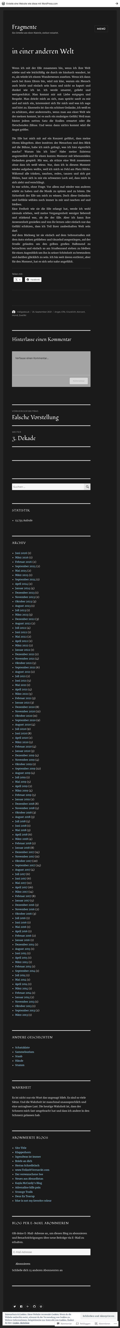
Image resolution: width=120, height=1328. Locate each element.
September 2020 (25, 720)
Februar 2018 (23, 843)
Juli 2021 (20, 676)
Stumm (19, 1065)
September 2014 (25, 970)
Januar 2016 (22, 940)
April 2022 (21, 641)
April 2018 (21, 834)
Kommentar (79, 380)
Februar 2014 (23, 992)
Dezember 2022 (25, 619)
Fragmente (24, 27)
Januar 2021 (22, 702)
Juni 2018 (21, 825)
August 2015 (22, 948)
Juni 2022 (21, 632)
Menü (101, 28)
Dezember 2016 (24, 904)
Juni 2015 (21, 953)
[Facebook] (21, 1306)
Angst (57, 312)
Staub (18, 1056)
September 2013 (25, 1010)
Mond (15, 315)
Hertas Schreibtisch (27, 1165)
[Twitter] (15, 1306)
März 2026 (22, 557)
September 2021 (25, 667)
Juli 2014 (20, 975)
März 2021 (21, 693)
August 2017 (22, 869)
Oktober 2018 (23, 812)
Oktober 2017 (23, 860)
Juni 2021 (21, 680)
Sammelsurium (24, 1051)
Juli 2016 (20, 918)
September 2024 (25, 579)
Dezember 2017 (24, 852)
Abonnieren (23, 1263)
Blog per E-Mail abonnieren (40, 1223)
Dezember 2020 (25, 707)
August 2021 (22, 671)
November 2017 (24, 856)
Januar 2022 (22, 649)
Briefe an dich (23, 1161)
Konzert (81, 312)
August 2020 (23, 724)
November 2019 (25, 759)
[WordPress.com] (41, 1306)
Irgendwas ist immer (28, 1156)
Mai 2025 (21, 570)
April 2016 (21, 931)
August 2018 (22, 816)
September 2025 (25, 566)
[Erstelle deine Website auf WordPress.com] (60, 3)
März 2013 (21, 1014)
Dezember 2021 (24, 654)
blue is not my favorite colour (33, 1200)
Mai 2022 (21, 636)
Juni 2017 (20, 878)
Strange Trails (24, 1191)
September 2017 (25, 865)
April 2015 (21, 957)
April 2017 (21, 887)
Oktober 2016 (23, 913)
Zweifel (22, 315)
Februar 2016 (23, 935)
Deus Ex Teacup (25, 1196)
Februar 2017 (23, 896)
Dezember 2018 (24, 803)
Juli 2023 (20, 610)
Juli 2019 (20, 777)
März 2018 (21, 838)
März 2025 (21, 575)
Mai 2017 (20, 882)
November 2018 (25, 808)
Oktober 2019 (23, 764)
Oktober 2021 (23, 663)
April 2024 (21, 583)
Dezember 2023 (25, 592)
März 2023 (21, 614)
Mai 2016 (20, 926)
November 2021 (25, 658)
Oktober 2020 (23, 715)
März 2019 (21, 790)
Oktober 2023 (23, 601)
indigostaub (23, 312)
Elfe (63, 312)
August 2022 (23, 623)
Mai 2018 (20, 830)
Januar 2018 (22, 847)
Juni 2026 (21, 553)
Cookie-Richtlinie (21, 1323)
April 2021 (21, 689)
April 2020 (21, 737)
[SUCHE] (87, 486)
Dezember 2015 (24, 944)
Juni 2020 (21, 733)
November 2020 (25, 711)
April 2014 (21, 984)
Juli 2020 (20, 729)
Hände (19, 1060)
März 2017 (21, 891)
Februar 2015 (23, 966)
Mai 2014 (20, 979)
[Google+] (28, 1306)
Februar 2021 (23, 698)
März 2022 (21, 645)
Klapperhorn (23, 1152)
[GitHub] (34, 1306)
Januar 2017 (22, 900)
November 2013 (24, 1001)
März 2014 (21, 988)
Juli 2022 (20, 627)
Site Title (20, 1147)
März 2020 (21, 742)
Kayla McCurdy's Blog (28, 1183)
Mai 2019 (20, 781)
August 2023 (23, 605)
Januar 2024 (22, 588)
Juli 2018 (20, 821)
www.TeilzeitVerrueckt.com (32, 1169)
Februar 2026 (23, 561)
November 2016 (25, 909)
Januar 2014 (22, 997)
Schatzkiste (22, 1047)
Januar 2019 (22, 799)
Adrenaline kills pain (28, 1187)
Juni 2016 (21, 922)
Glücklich (71, 312)
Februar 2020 (23, 746)
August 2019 (22, 772)
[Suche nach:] (48, 486)
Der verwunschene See (29, 1174)
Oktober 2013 (23, 1006)
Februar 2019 (23, 794)
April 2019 (21, 786)
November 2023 (25, 597)
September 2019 (25, 768)
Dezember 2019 (24, 755)
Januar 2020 (22, 751)
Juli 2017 (20, 874)
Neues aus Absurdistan (29, 1178)
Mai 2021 (20, 685)
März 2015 (21, 962)
